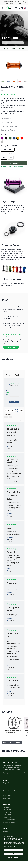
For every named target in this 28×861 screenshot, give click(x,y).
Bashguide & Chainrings (10, 793)
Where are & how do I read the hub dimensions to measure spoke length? (13, 326)
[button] (2, 64)
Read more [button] (13, 663)
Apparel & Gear (7, 795)
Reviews (21, 48)
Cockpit (5, 785)
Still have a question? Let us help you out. (12, 335)
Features (14, 48)
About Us (6, 807)
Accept (13, 850)
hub (10, 417)
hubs (6, 417)
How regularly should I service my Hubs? (13, 317)
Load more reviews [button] (14, 704)
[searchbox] (10, 410)
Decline (13, 853)
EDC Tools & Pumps (9, 790)
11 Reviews (11, 94)
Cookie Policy (13, 846)
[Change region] (25, 8)
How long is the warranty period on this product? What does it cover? (13, 309)
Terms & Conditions (9, 822)
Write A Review (14, 402)
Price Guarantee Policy (10, 819)
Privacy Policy (7, 812)
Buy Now (6, 48)
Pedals (5, 788)
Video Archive (7, 809)
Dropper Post (7, 783)
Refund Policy (7, 817)
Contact (5, 831)
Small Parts (6, 798)
